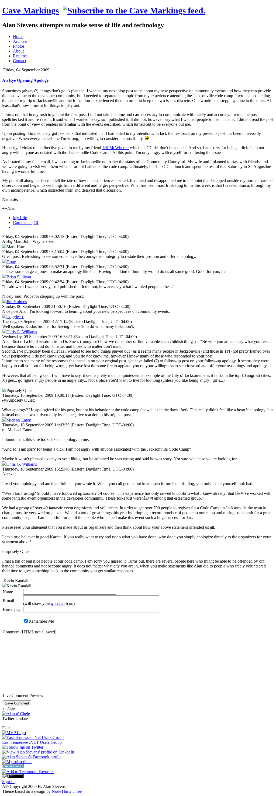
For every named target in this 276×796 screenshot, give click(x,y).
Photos (19, 46)
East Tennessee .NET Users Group (32, 742)
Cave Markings (30, 10)
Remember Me (41, 621)
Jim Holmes (16, 301)
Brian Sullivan (18, 277)
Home (18, 36)
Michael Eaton (18, 420)
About (18, 51)
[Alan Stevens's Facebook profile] (31, 757)
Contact (19, 60)
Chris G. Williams (21, 331)
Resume (20, 56)
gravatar (58, 603)
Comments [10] (26, 222)
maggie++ (15, 316)
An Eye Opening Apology (25, 80)
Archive (20, 41)
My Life (20, 217)
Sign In (8, 781)
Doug (11, 262)
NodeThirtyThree (67, 791)
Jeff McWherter (115, 147)
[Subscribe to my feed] (134, 10)
